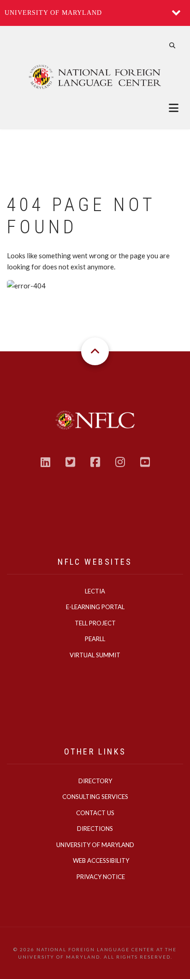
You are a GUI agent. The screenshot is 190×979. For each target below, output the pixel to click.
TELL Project (95, 623)
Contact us (95, 813)
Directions (95, 828)
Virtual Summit (95, 655)
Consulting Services (95, 796)
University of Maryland (53, 12)
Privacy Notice (101, 876)
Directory (95, 781)
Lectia (95, 591)
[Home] (95, 76)
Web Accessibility (101, 860)
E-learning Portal (95, 607)
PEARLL (95, 638)
